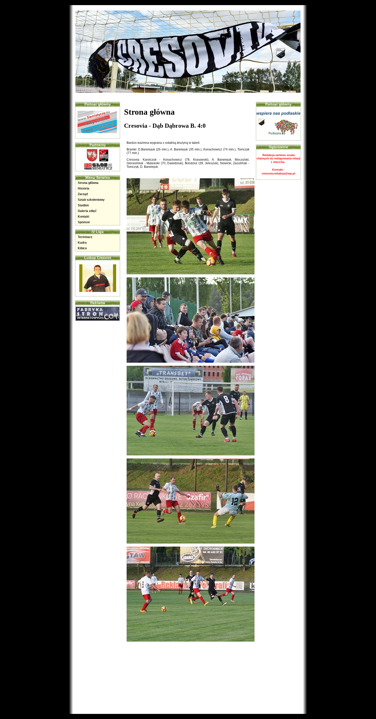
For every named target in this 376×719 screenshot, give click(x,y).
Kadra (82, 242)
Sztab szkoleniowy (91, 200)
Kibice (82, 248)
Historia (83, 188)
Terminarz (85, 237)
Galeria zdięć (87, 211)
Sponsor (84, 222)
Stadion (83, 205)
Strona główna (88, 183)
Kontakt (83, 216)
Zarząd (83, 194)
